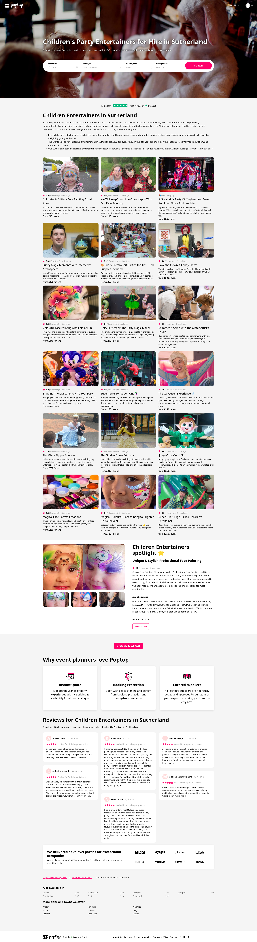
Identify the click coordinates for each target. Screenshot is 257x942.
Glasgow (181, 892)
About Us (117, 937)
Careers (173, 937)
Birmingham (48, 896)
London (46, 892)
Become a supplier (142, 937)
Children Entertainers (82, 877)
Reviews (128, 937)
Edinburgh (137, 896)
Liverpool (137, 892)
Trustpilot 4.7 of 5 (75, 937)
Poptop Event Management (55, 877)
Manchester (93, 892)
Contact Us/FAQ (160, 937)
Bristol (91, 896)
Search (236, 5)
